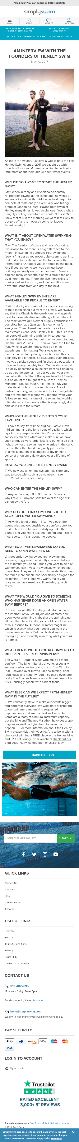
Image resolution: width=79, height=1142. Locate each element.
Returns (9, 937)
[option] (39, 789)
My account (16, 1068)
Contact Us (11, 883)
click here (37, 1000)
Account (9, 909)
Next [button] (75, 789)
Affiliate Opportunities (17, 963)
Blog (7, 896)
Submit (63, 838)
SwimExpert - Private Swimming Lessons (49, 1123)
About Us (10, 889)
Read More (56, 1138)
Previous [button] (4, 789)
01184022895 (19, 986)
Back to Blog (42, 755)
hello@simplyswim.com (25, 1011)
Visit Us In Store (13, 902)
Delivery (9, 931)
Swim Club (11, 957)
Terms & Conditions (15, 944)
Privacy (9, 950)
